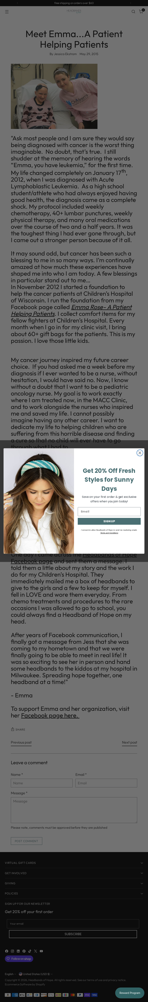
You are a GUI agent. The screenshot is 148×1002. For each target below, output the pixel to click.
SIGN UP (109, 521)
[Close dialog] (140, 453)
